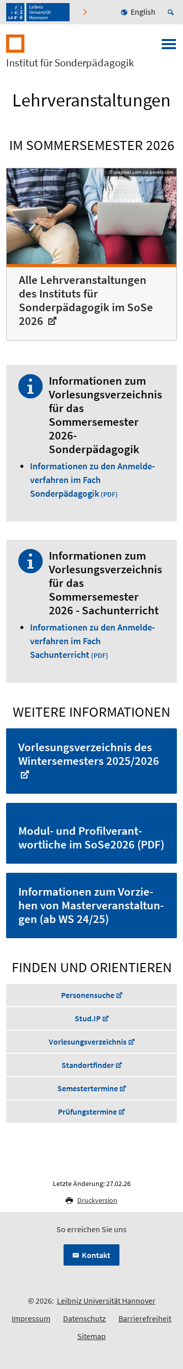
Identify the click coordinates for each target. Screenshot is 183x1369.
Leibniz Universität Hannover (106, 1301)
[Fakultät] (86, 12)
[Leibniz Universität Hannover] (38, 12)
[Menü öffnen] (169, 47)
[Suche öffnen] (172, 12)
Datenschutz (84, 1318)
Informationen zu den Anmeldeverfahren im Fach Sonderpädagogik (92, 479)
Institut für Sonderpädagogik (70, 63)
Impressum (31, 1318)
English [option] (143, 12)
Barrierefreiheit (144, 1318)
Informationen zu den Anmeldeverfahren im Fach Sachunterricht (92, 640)
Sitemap (91, 1336)
